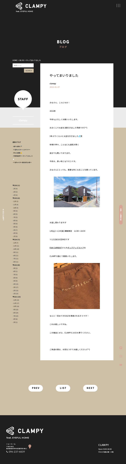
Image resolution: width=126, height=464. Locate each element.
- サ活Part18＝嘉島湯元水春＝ (22, 162)
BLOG (22, 60)
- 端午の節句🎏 (17, 146)
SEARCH (29, 71)
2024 (15, 239)
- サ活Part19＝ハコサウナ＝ (21, 150)
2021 (15, 297)
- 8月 (14, 214)
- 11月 (14, 204)
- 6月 (14, 220)
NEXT (90, 388)
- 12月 (14, 201)
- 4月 (14, 227)
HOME (15, 60)
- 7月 (14, 217)
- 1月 (14, 195)
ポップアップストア (75, 247)
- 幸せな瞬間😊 (17, 153)
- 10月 (14, 208)
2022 (15, 265)
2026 (15, 185)
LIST (63, 388)
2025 (15, 198)
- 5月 (14, 223)
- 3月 (14, 188)
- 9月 (14, 211)
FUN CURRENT (56, 247)
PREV (36, 388)
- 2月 (14, 192)
